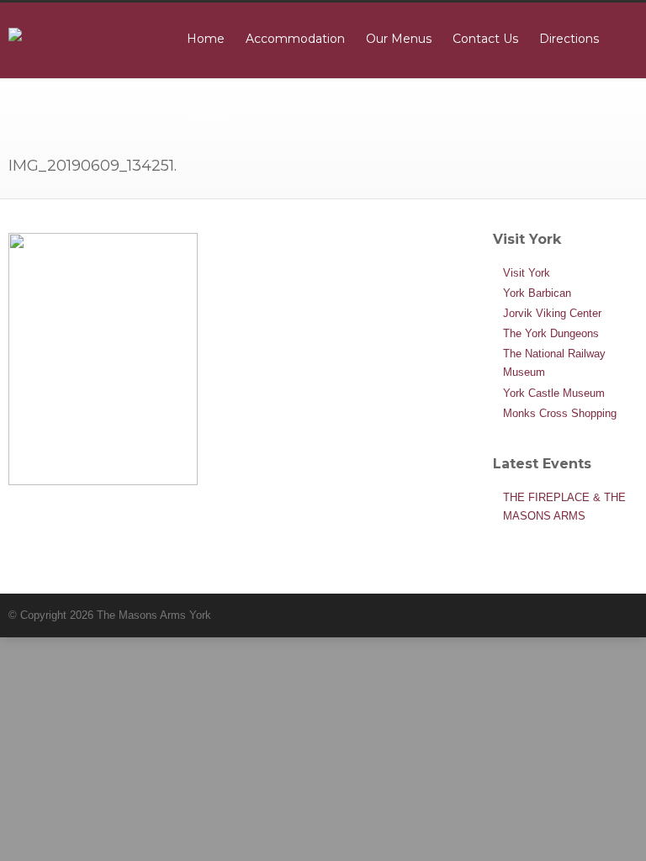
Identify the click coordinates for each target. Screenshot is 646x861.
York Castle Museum (554, 393)
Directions (569, 38)
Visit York (526, 273)
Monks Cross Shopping (560, 413)
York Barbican (537, 293)
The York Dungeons (551, 333)
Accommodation (295, 38)
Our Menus (399, 38)
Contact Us (485, 38)
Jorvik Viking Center (552, 313)
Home (206, 38)
